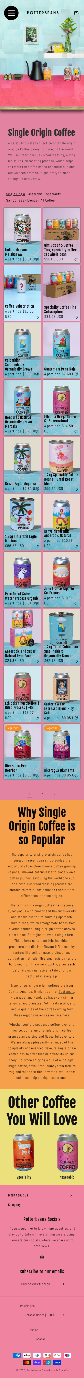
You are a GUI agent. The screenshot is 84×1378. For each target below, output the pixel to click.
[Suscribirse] (62, 1284)
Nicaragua (18, 997)
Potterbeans (34, 1370)
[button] (42, 1195)
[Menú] (11, 13)
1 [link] (29, 794)
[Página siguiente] (55, 794)
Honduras (41, 997)
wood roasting (43, 884)
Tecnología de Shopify (55, 1370)
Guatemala (66, 991)
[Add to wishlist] (37, 260)
